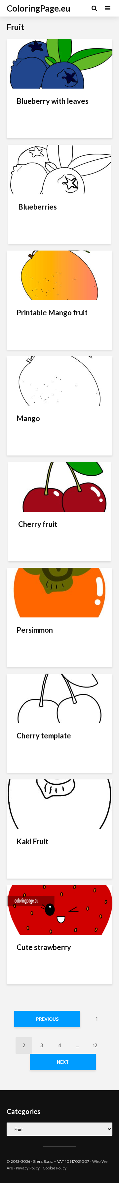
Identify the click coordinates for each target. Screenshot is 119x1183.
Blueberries (37, 206)
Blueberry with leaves (53, 101)
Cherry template (44, 735)
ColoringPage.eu (38, 8)
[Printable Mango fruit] (59, 275)
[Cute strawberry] (59, 909)
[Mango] (59, 380)
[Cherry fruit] (59, 486)
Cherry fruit (37, 524)
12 (95, 1045)
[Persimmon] (59, 592)
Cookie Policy (54, 1167)
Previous (47, 1019)
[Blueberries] (59, 169)
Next (63, 1062)
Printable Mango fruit (52, 312)
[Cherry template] (59, 698)
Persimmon (35, 629)
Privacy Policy (28, 1167)
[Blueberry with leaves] (59, 63)
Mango (28, 418)
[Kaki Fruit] (59, 804)
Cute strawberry (44, 947)
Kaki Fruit (32, 841)
